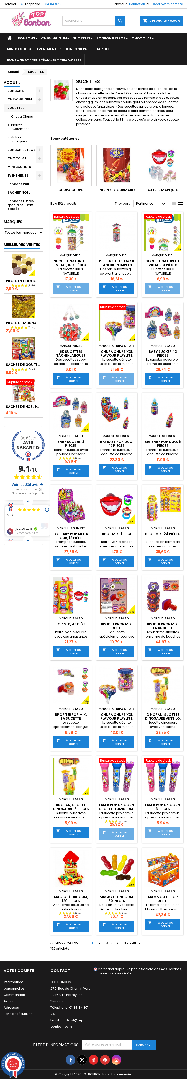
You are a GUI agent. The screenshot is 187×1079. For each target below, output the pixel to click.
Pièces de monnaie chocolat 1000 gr (23, 323)
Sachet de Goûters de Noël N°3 (23, 365)
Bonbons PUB (77, 49)
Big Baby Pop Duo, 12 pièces (116, 443)
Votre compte (19, 970)
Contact (10, 4)
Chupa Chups (22, 116)
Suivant (133, 942)
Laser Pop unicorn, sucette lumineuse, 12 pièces (117, 809)
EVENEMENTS (48, 49)
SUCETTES (81, 38)
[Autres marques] (162, 165)
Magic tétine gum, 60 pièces (117, 898)
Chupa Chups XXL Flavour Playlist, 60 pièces (116, 718)
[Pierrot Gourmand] (117, 165)
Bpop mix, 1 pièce (117, 533)
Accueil (12, 82)
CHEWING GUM (54, 38)
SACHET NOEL (19, 192)
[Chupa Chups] (71, 165)
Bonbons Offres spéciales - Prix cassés (44, 59)
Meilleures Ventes (22, 244)
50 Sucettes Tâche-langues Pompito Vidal (70, 355)
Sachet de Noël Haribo (23, 407)
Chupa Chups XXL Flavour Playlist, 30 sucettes (116, 355)
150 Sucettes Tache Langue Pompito (117, 263)
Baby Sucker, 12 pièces (163, 353)
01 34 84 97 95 (52, 4)
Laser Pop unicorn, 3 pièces (163, 807)
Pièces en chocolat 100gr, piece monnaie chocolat (23, 281)
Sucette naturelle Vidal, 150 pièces (71, 263)
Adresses (11, 1007)
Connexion (137, 4)
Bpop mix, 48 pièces (71, 624)
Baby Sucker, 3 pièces (70, 443)
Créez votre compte (167, 4)
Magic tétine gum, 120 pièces (71, 898)
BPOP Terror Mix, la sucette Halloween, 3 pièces (71, 718)
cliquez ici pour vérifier (115, 973)
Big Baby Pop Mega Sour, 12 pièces (71, 535)
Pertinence (151, 204)
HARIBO (102, 49)
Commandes (14, 994)
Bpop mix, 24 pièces (162, 533)
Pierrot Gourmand (20, 127)
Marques (13, 222)
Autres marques (19, 139)
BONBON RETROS (111, 38)
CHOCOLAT (142, 38)
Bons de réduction (18, 1013)
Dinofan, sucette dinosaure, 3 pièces (71, 807)
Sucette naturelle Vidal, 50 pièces (163, 263)
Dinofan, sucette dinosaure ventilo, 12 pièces (163, 718)
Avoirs (8, 1001)
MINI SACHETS (19, 49)
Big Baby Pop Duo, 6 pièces (163, 443)
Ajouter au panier (68, 288)
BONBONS (26, 38)
